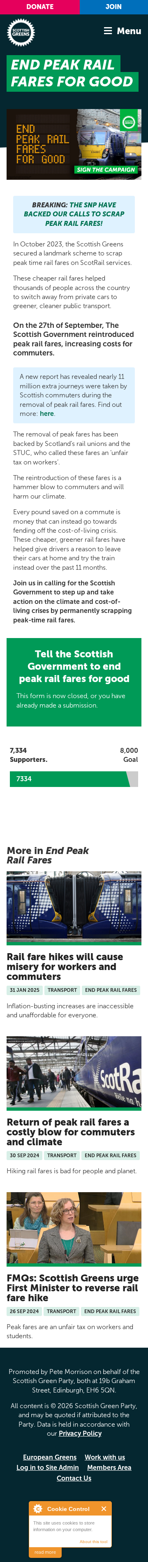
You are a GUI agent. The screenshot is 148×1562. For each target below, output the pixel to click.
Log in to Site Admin (47, 1467)
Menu (129, 31)
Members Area (109, 1467)
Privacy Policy (80, 1433)
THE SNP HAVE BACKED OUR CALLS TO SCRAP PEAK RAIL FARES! (74, 214)
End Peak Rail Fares (111, 990)
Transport (62, 990)
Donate (39, 7)
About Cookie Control (37, 1509)
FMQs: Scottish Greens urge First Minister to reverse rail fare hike (73, 1288)
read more (45, 1552)
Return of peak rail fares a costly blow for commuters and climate (71, 1132)
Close (104, 1508)
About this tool (93, 1541)
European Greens (49, 1457)
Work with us (105, 1457)
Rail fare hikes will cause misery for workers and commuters (65, 966)
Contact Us (74, 1478)
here (47, 414)
